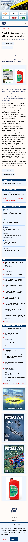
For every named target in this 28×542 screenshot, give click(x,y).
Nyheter (14, 520)
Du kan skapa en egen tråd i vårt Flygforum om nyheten (13, 199)
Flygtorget (14, 517)
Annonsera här (6, 255)
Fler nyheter (5, 321)
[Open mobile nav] (25, 23)
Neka (4, 539)
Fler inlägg (5, 383)
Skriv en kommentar (7, 174)
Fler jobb (22, 255)
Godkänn (14, 539)
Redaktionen (21, 39)
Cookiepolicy (5, 534)
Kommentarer (8, 47)
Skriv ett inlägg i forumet (18, 383)
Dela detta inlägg (9, 43)
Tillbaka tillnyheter (8, 28)
